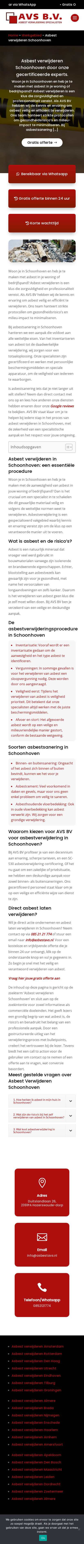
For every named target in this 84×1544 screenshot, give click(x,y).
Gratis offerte (40, 142)
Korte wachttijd (44, 223)
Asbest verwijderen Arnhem (34, 1437)
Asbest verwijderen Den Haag (36, 1361)
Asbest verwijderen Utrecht (34, 1368)
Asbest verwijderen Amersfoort (37, 1444)
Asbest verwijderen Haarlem (35, 1430)
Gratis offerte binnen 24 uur (44, 198)
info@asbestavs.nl (39, 940)
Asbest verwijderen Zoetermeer (37, 1491)
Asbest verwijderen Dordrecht (36, 1484)
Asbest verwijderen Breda (33, 1408)
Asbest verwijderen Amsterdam (38, 1346)
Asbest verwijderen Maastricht (37, 1469)
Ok (43, 1538)
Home (13, 35)
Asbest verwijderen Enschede (36, 1422)
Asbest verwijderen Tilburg (33, 1383)
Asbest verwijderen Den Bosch (36, 1462)
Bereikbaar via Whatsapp (44, 173)
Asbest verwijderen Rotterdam (37, 1353)
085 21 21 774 (41, 934)
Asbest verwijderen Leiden (33, 1477)
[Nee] (79, 1529)
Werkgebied (32, 35)
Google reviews (62, 406)
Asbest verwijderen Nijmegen (35, 1415)
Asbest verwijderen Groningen (36, 1390)
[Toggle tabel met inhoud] (66, 447)
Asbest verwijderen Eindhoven (36, 1375)
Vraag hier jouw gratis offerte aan (34, 978)
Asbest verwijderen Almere (33, 1400)
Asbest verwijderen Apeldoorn (36, 1455)
